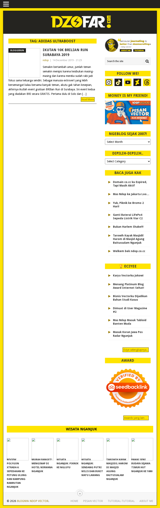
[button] (6, 4)
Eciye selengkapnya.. (135, 349)
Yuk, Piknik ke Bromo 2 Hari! (128, 204)
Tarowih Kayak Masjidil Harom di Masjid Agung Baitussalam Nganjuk (128, 239)
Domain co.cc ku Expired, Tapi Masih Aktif (130, 183)
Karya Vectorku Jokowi (128, 275)
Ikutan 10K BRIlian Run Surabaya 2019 (65, 52)
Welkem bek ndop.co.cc (129, 251)
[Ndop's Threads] (147, 83)
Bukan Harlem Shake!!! (128, 226)
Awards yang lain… (136, 417)
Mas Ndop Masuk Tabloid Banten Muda (129, 322)
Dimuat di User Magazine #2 (130, 310)
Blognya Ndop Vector (32, 501)
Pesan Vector (93, 501)
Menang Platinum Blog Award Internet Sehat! (128, 286)
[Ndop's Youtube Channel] (128, 83)
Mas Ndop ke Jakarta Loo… (131, 194)
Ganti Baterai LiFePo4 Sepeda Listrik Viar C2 (128, 216)
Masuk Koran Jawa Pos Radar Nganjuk (128, 333)
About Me (146, 501)
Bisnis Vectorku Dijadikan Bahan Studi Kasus (130, 298)
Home (74, 501)
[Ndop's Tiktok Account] (118, 83)
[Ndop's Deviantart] (137, 83)
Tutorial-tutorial (121, 501)
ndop (46, 60)
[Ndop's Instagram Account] (109, 83)
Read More (88, 99)
